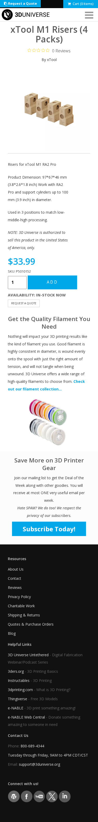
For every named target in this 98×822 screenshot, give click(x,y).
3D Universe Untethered (28, 654)
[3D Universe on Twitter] (52, 795)
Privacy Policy (19, 596)
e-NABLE (15, 707)
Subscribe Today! (49, 529)
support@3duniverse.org (39, 764)
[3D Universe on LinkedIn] (65, 795)
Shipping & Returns (24, 615)
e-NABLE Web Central (26, 717)
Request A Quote (23, 303)
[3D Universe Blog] (14, 795)
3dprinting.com (20, 689)
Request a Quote (22, 3)
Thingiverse (17, 698)
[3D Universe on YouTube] (39, 795)
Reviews (15, 587)
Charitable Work (21, 605)
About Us (16, 569)
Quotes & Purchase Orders (31, 624)
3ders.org (16, 671)
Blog (12, 633)
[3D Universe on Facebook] (26, 795)
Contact (14, 578)
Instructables (19, 680)
